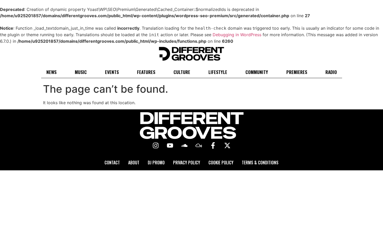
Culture (182, 72)
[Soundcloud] (184, 145)
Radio (331, 72)
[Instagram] (155, 145)
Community (256, 72)
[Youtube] (170, 145)
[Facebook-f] (213, 145)
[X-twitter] (227, 145)
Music (81, 72)
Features (146, 72)
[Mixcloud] (198, 145)
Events (112, 72)
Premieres (296, 72)
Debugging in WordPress (237, 34)
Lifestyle (217, 72)
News (51, 72)
